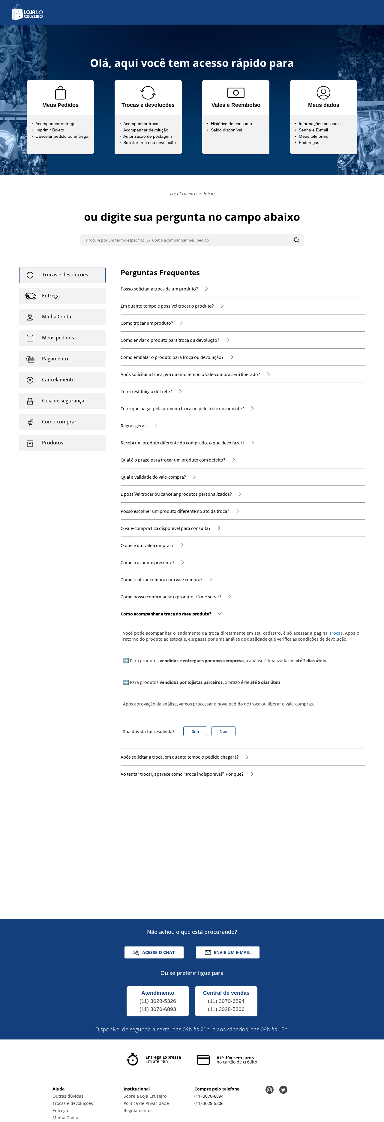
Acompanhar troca (140, 123)
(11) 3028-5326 (158, 1001)
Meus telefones (313, 136)
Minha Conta (65, 1117)
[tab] (62, 275)
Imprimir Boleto (49, 130)
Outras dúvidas (67, 1096)
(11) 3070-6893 (158, 1009)
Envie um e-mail (232, 952)
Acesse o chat (158, 952)
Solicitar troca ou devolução (149, 142)
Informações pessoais (319, 123)
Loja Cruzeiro (183, 193)
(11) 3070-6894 (226, 1001)
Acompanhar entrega (55, 123)
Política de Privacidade (146, 1103)
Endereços (309, 142)
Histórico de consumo (231, 123)
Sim (195, 731)
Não (223, 731)
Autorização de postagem (147, 136)
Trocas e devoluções (72, 1103)
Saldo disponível (226, 130)
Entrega (60, 1110)
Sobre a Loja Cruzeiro (145, 1096)
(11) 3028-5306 (226, 1009)
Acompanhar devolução (145, 130)
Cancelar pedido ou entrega (61, 136)
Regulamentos (138, 1110)
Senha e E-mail (313, 130)
